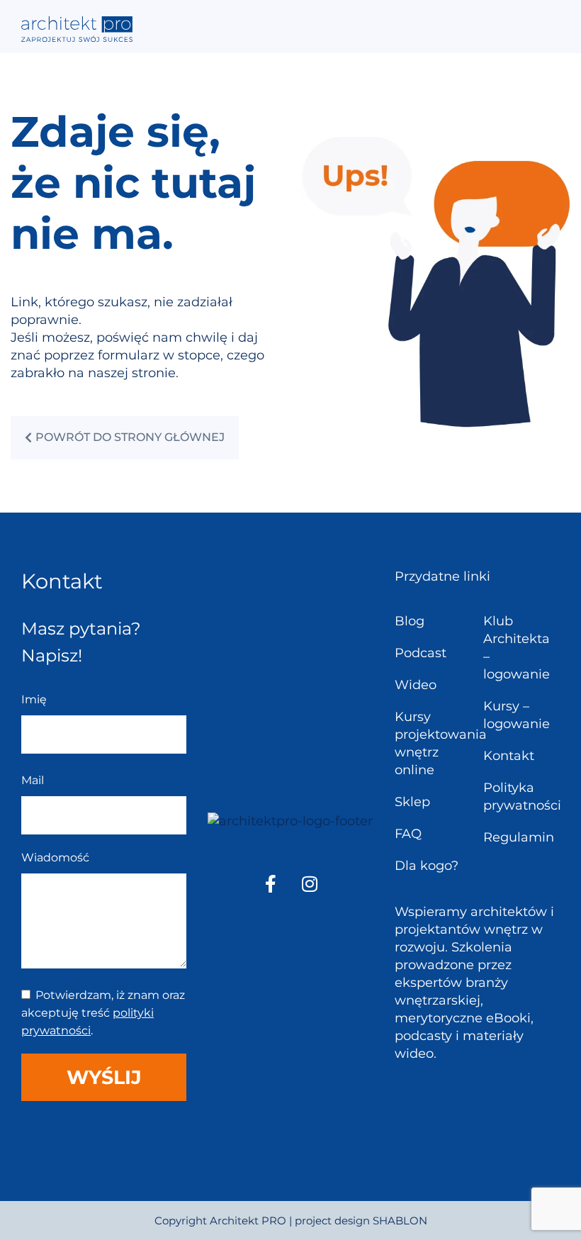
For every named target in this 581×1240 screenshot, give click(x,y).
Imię (34, 699)
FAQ (408, 834)
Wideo (415, 685)
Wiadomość (55, 857)
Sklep (412, 802)
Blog (409, 621)
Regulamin (518, 837)
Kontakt (508, 756)
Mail (32, 780)
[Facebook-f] (270, 883)
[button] (550, 26)
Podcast (420, 653)
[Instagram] (309, 883)
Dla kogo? (426, 865)
